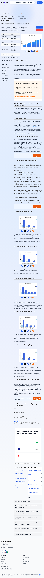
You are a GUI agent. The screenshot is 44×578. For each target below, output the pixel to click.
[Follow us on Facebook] (2, 569)
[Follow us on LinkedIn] (8, 569)
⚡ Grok (34, 463)
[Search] (35, 2)
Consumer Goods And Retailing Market (34, 473)
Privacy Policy (26, 557)
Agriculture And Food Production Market (32, 481)
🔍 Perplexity (24, 463)
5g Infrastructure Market (20, 481)
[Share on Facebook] (32, 51)
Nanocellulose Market (19, 470)
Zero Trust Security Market (20, 478)
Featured (3, 559)
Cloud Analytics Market (19, 473)
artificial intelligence (36, 126)
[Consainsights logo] (11, 541)
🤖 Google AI (29, 463)
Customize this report (37, 156)
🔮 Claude (38, 463)
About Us (3, 561)
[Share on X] (29, 51)
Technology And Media (10, 13)
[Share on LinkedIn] (26, 51)
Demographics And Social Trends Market (33, 489)
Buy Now (39, 27)
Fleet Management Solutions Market (18, 488)
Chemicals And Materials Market (33, 493)
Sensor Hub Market (19, 476)
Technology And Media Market (34, 470)
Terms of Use (25, 559)
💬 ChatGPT (18, 463)
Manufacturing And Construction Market (32, 477)
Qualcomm (13, 51)
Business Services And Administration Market (32, 485)
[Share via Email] (34, 51)
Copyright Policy (26, 561)
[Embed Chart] (37, 51)
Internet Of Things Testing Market (20, 484)
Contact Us (3, 563)
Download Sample (40, 30)
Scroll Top (40, 575)
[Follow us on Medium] (11, 569)
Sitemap (24, 563)
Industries (3, 557)
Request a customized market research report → (25, 96)
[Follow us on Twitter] (5, 569)
